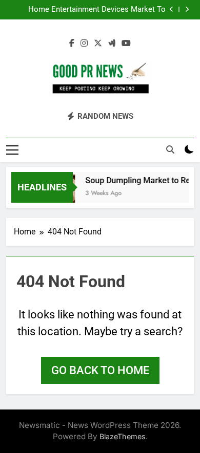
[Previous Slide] (171, 9)
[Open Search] (170, 149)
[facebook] (71, 43)
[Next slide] (187, 9)
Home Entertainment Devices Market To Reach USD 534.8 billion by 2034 (97, 10)
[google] (111, 43)
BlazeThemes (122, 436)
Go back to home (100, 370)
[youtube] (126, 43)
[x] (98, 43)
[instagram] (84, 43)
